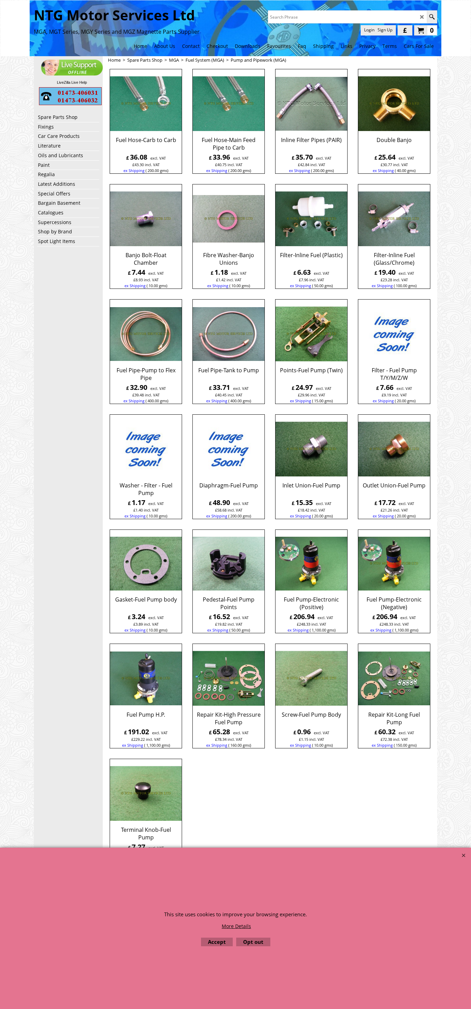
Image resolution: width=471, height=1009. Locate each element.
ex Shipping (133, 170)
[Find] (432, 17)
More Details (236, 926)
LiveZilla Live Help (72, 82)
